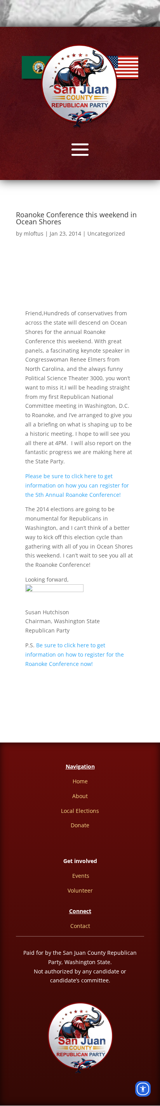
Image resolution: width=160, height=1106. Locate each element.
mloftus (33, 233)
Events (80, 875)
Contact (80, 926)
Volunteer (80, 890)
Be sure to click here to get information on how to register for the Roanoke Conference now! (74, 654)
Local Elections (80, 810)
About (80, 796)
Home (80, 781)
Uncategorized (106, 233)
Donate (80, 825)
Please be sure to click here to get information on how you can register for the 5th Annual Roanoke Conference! (77, 485)
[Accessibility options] (143, 1089)
